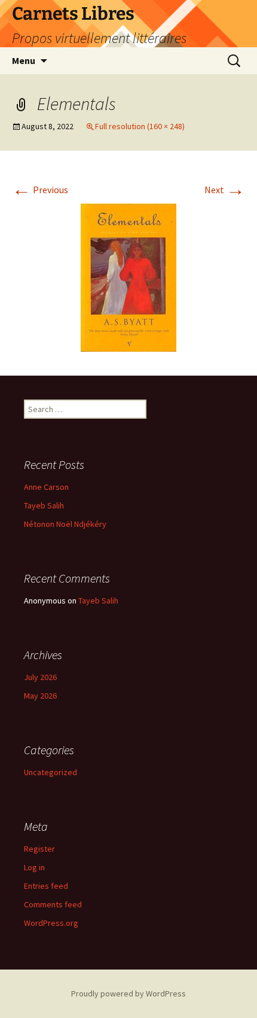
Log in (34, 867)
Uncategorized (50, 772)
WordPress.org (51, 923)
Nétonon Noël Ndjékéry (65, 524)
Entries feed (46, 885)
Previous (40, 190)
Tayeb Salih (44, 505)
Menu (23, 60)
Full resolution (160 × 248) (140, 126)
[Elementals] (128, 276)
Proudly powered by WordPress (128, 993)
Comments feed (53, 904)
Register (39, 848)
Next (224, 190)
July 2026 (40, 677)
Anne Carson (46, 486)
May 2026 (40, 695)
